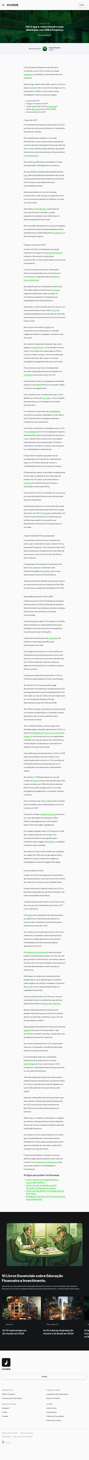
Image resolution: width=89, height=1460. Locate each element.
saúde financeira (48, 814)
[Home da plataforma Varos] (12, 5)
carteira (27, 483)
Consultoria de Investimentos (57, 1394)
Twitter (4, 1412)
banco (35, 780)
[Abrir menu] (3, 5)
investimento (37, 347)
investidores (58, 233)
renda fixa (53, 638)
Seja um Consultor (53, 1398)
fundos (29, 915)
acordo (29, 986)
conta (62, 493)
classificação (29, 1064)
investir (33, 88)
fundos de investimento (37, 952)
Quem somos (51, 1408)
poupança (51, 106)
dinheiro (52, 841)
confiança (28, 375)
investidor (46, 513)
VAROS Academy (8, 1394)
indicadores (29, 74)
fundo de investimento (47, 1162)
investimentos (31, 155)
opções (27, 1030)
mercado (46, 398)
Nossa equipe (51, 1412)
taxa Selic (45, 571)
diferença (36, 109)
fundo (32, 905)
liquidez (47, 327)
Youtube (5, 1416)
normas (55, 290)
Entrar (81, 5)
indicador (42, 209)
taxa (34, 162)
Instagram (5, 1408)
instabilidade (54, 411)
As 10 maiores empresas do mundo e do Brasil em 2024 (58, 1332)
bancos (46, 195)
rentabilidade (31, 432)
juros (26, 175)
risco (54, 310)
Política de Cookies (53, 1420)
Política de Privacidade (55, 1416)
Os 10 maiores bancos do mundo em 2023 (14, 1332)
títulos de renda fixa (51, 1003)
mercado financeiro (54, 253)
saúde (38, 385)
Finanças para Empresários (12, 1398)
